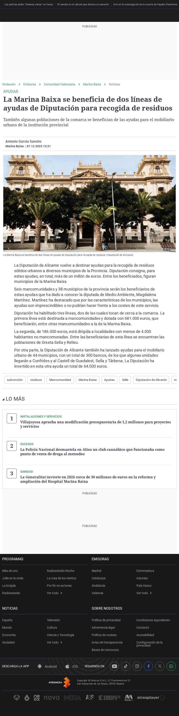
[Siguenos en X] (159, 666)
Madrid (96, 570)
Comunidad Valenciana (59, 84)
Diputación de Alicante (151, 380)
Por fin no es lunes (59, 585)
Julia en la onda (12, 578)
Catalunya (99, 578)
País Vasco (143, 585)
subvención (15, 380)
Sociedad (8, 642)
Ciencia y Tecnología (60, 635)
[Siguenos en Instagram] (137, 666)
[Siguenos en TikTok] (125, 666)
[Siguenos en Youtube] (114, 666)
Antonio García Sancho (23, 141)
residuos (36, 380)
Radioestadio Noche (60, 570)
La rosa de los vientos (61, 578)
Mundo (7, 627)
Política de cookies (104, 635)
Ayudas (109, 380)
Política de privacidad (106, 620)
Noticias (114, 84)
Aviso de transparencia (107, 642)
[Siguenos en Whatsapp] (171, 666)
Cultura (52, 627)
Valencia (97, 593)
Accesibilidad (145, 635)
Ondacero (8, 84)
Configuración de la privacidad (149, 644)
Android (50, 666)
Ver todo (53, 593)
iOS (75, 666)
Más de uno (10, 570)
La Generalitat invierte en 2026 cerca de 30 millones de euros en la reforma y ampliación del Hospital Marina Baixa (88, 479)
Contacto (142, 627)
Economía (9, 635)
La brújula (9, 585)
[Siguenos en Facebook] (148, 666)
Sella (125, 380)
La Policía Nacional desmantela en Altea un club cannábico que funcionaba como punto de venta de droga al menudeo (92, 451)
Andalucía (98, 585)
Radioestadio (11, 593)
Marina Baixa (92, 84)
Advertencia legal (103, 627)
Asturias (142, 578)
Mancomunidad (60, 380)
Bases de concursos (105, 650)
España (7, 620)
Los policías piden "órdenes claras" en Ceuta (28, 4)
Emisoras (29, 84)
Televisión (53, 620)
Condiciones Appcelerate (153, 620)
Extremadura (145, 570)
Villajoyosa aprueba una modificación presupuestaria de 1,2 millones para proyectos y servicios (95, 424)
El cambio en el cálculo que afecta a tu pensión (83, 4)
